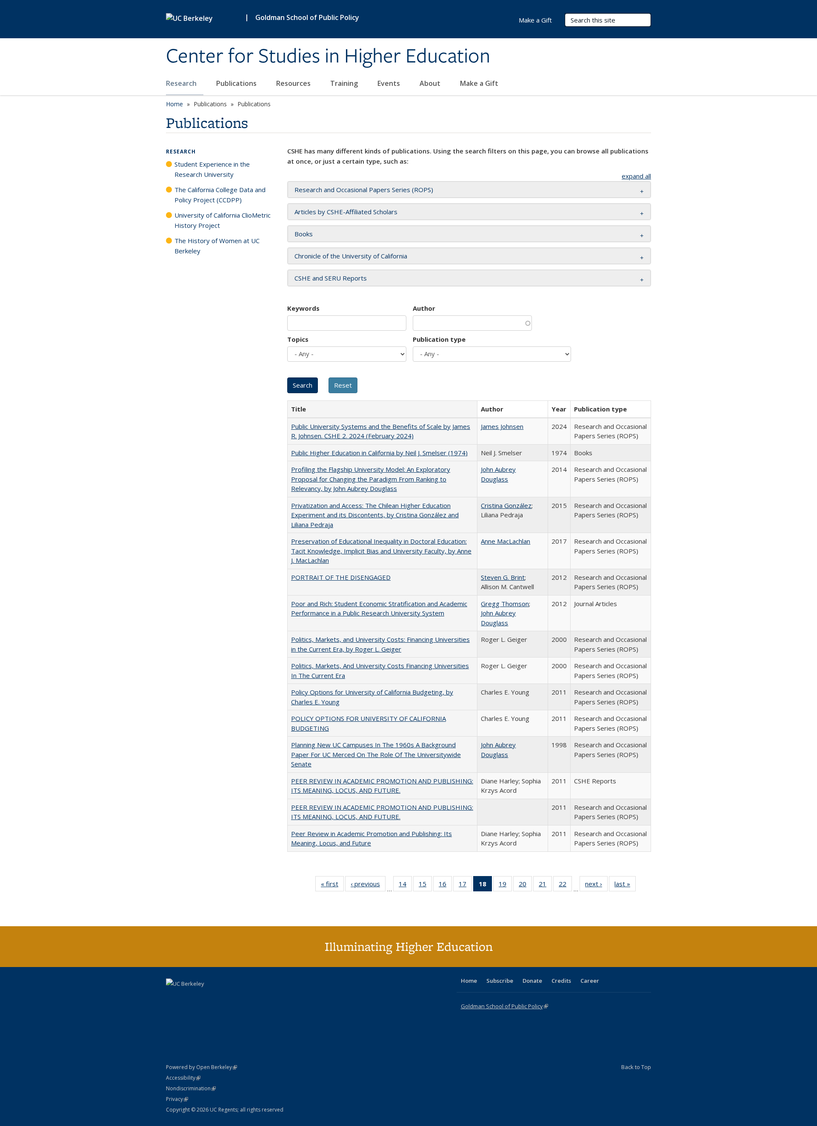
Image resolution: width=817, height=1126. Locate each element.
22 (565, 885)
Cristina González (506, 505)
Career (589, 980)
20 (525, 885)
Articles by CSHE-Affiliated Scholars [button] (345, 211)
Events (389, 83)
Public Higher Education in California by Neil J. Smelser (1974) (379, 452)
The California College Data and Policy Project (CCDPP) (220, 194)
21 (545, 885)
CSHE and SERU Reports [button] (330, 278)
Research (182, 83)
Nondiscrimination (191, 1088)
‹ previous (368, 885)
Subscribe (499, 980)
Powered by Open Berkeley (201, 1067)
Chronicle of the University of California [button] (350, 256)
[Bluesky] (240, 998)
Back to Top (636, 1067)
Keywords (303, 308)
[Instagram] (223, 998)
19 (505, 885)
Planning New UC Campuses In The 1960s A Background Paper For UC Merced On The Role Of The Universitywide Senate (376, 754)
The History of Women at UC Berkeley (217, 245)
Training (345, 83)
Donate (532, 980)
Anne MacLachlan (505, 541)
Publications (237, 83)
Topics (298, 339)
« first (332, 885)
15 (425, 885)
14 (405, 885)
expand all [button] (636, 176)
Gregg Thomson (505, 603)
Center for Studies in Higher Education (328, 56)
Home (174, 104)
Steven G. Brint (503, 577)
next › (596, 885)
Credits (561, 980)
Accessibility (183, 1077)
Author (424, 308)
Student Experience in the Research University (212, 169)
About (431, 83)
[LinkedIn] (190, 998)
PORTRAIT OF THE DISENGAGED (341, 577)
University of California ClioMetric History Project (222, 220)
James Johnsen (502, 426)
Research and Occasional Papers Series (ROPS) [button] (363, 189)
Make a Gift (479, 83)
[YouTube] (206, 998)
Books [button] (303, 234)
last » (625, 885)
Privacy (177, 1099)
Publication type (439, 339)
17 (465, 885)
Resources (294, 83)
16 (445, 885)
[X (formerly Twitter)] (173, 998)
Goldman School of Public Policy (307, 17)
